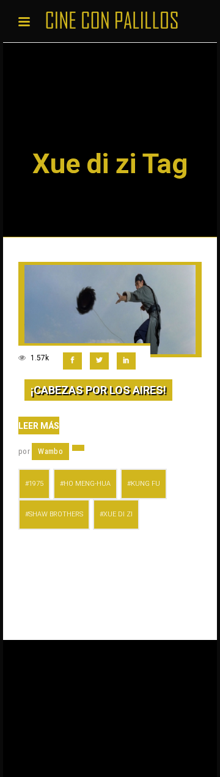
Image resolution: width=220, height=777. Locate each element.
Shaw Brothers (56, 514)
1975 (36, 484)
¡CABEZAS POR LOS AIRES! (98, 390)
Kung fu (145, 484)
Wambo (50, 451)
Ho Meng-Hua (87, 484)
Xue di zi (118, 514)
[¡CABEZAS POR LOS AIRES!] (110, 309)
